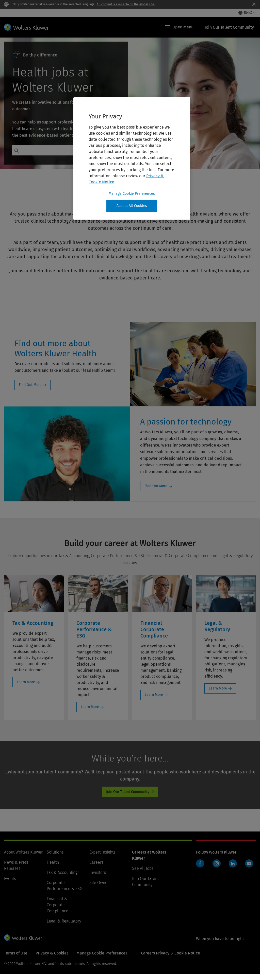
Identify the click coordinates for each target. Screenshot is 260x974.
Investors (97, 872)
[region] (131, 158)
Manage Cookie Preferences (132, 193)
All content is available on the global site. (126, 4)
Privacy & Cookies (52, 953)
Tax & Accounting (62, 872)
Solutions (55, 852)
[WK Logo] (23, 937)
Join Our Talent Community (127, 792)
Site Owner (99, 882)
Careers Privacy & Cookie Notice (170, 953)
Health (53, 862)
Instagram (217, 863)
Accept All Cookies (132, 206)
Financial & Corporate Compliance (57, 904)
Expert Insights (102, 852)
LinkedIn (233, 863)
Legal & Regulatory (64, 921)
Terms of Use (15, 953)
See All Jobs (142, 868)
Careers (96, 862)
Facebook (200, 863)
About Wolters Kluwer (23, 852)
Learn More (26, 682)
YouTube (249, 863)
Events (10, 878)
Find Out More (30, 385)
